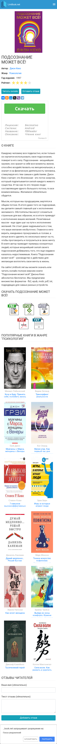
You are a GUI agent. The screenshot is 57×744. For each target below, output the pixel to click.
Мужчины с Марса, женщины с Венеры (15, 450)
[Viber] (18, 97)
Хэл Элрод (42, 446)
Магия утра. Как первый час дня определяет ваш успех (42, 451)
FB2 (13, 309)
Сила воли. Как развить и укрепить (42, 668)
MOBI (43, 309)
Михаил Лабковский (15, 391)
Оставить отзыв (30, 91)
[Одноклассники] (7, 97)
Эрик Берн (42, 500)
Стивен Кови (15, 500)
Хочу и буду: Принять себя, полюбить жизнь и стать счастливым (15, 396)
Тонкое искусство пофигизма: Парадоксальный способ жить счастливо (42, 563)
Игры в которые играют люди (42, 504)
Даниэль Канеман (15, 555)
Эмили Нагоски (15, 610)
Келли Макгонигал (42, 664)
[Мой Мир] (10, 97)
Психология (15, 73)
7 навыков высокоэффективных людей (15, 506)
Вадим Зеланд (42, 391)
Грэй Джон (15, 446)
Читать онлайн (10, 91)
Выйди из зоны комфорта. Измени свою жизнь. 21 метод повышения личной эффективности (42, 618)
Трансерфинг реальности (42, 395)
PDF (22, 323)
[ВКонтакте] (3, 97)
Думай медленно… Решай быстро (15, 559)
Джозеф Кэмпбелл (15, 664)
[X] (14, 97)
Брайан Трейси (42, 610)
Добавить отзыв (28, 717)
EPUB (28, 309)
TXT (38, 323)
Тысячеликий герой (15, 667)
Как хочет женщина (15, 613)
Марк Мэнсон (42, 555)
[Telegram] (22, 97)
